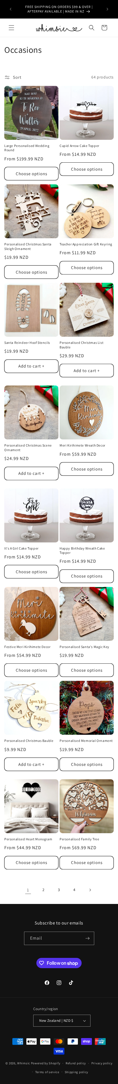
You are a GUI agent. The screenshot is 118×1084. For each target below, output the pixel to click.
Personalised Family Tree (79, 839)
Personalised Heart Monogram (28, 839)
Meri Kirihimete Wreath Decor (82, 445)
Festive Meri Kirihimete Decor (27, 647)
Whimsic (23, 1063)
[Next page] (90, 890)
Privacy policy (102, 1063)
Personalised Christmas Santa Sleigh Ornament (28, 246)
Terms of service (47, 1072)
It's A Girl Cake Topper (21, 548)
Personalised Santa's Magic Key (84, 647)
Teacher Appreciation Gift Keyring (86, 244)
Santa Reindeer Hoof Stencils (27, 342)
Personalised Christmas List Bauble (81, 344)
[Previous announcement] (10, 9)
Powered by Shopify (45, 1063)
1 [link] (28, 890)
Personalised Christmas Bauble (28, 740)
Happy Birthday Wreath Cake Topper (82, 550)
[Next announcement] (107, 9)
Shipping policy (76, 1072)
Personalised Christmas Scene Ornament (28, 447)
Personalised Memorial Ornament (86, 740)
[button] (11, 27)
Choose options (31, 173)
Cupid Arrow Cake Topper (79, 146)
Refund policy (76, 1063)
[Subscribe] (87, 938)
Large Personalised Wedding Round (27, 148)
